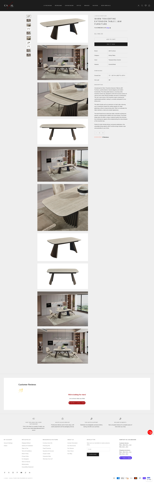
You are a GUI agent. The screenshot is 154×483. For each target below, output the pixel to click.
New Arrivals (106, 5)
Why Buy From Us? (48, 459)
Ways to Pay (25, 448)
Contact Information (72, 443)
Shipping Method (26, 443)
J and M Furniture (100, 15)
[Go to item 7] (28, 42)
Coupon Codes (46, 453)
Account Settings (8, 443)
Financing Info (46, 445)
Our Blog (69, 453)
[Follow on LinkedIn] (29, 472)
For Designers (25, 459)
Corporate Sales (47, 456)
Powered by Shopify (26, 478)
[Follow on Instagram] (13, 472)
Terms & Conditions (27, 451)
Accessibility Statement (27, 467)
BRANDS (86, 5)
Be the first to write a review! (77, 403)
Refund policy (25, 464)
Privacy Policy (25, 456)
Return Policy (25, 453)
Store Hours (70, 451)
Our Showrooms (71, 445)
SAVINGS (95, 5)
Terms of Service (26, 461)
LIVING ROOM (47, 5)
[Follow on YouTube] (21, 472)
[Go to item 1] (28, 16)
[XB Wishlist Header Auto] (146, 5)
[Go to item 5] (28, 33)
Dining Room (69, 5)
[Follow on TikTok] (25, 472)
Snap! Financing (47, 448)
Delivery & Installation (27, 445)
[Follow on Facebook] (4, 472)
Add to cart (111, 39)
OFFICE (79, 5)
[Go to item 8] (28, 46)
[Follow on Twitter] (9, 472)
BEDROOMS (58, 5)
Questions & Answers (48, 451)
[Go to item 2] (28, 20)
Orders (5, 445)
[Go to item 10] (28, 55)
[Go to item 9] (28, 50)
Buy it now (111, 44)
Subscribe (93, 454)
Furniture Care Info (47, 443)
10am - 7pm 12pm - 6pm (125, 444)
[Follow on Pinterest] (17, 472)
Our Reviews (70, 448)
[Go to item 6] (28, 38)
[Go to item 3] (28, 24)
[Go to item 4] (28, 29)
